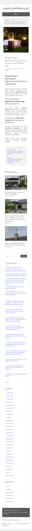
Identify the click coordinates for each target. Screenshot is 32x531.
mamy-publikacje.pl (16, 8)
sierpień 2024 (9, 438)
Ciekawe (8, 489)
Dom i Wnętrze (10, 492)
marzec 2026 (9, 396)
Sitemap (7, 382)
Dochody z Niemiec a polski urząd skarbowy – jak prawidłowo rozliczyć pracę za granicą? (16, 336)
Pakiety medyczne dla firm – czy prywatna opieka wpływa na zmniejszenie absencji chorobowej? (15, 293)
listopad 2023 (9, 460)
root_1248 (18, 68)
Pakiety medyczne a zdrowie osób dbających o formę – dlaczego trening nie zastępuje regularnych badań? (15, 319)
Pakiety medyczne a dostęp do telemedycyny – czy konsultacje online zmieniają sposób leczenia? (15, 327)
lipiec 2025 (9, 411)
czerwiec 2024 (10, 441)
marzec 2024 (9, 448)
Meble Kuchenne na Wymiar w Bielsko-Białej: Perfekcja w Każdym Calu (15, 161)
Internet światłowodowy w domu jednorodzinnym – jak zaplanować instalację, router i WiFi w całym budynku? (15, 269)
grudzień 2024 (9, 429)
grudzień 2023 (9, 457)
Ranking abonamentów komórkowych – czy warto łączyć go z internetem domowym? (15, 367)
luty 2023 (8, 472)
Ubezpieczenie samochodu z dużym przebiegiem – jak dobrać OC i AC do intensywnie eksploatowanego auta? (15, 302)
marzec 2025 (9, 423)
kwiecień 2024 (9, 444)
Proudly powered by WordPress (11, 512)
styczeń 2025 (9, 426)
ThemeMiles (6, 513)
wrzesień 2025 (9, 408)
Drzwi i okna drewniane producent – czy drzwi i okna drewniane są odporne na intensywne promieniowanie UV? (16, 352)
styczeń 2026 (9, 399)
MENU (16, 14)
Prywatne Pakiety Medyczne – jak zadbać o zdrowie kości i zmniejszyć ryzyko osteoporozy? (14, 311)
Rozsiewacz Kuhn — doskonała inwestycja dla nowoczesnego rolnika (15, 152)
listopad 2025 (9, 402)
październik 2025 (10, 405)
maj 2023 (8, 466)
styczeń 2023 (9, 475)
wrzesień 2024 (10, 435)
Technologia (9, 498)
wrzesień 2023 (10, 463)
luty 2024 (8, 451)
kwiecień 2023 (9, 469)
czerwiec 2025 (10, 414)
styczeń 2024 (9, 454)
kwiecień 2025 (9, 420)
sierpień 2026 (9, 393)
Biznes (7, 486)
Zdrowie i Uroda (10, 501)
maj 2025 (8, 417)
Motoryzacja (9, 495)
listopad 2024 (9, 432)
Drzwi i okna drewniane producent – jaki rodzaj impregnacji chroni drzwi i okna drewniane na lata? (15, 344)
